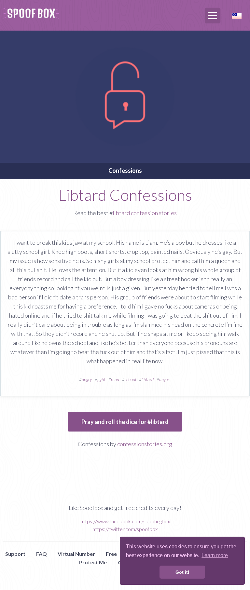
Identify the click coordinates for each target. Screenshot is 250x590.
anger (164, 379)
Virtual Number (76, 554)
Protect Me (93, 562)
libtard (148, 379)
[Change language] (236, 15)
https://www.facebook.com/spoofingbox (125, 521)
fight (101, 379)
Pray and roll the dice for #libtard (125, 421)
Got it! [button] (182, 572)
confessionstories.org (144, 443)
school (130, 379)
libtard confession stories (145, 212)
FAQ (41, 554)
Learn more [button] (214, 555)
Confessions (125, 170)
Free (111, 554)
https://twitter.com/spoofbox (125, 529)
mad (115, 379)
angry (87, 379)
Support (15, 554)
